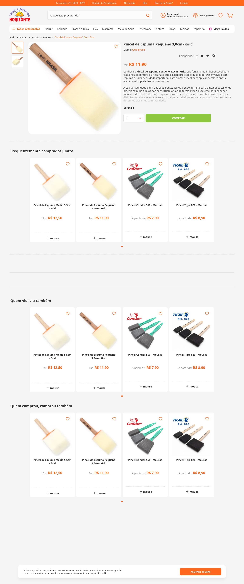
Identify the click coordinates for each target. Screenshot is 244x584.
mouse (47, 37)
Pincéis (35, 37)
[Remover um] (43, 227)
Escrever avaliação (122, 294)
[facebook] (197, 56)
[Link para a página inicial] (12, 37)
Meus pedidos (207, 15)
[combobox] (99, 15)
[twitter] (202, 56)
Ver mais (128, 107)
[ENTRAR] (175, 15)
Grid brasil (138, 49)
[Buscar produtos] (148, 15)
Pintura (23, 37)
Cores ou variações (147, 225)
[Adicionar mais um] (43, 225)
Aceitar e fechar (200, 571)
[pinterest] (207, 56)
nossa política (71, 573)
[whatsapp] (213, 55)
